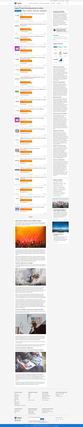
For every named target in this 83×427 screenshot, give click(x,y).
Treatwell (40, 287)
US (56, 419)
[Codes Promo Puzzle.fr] (60, 54)
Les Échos (55, 187)
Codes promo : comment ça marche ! (47, 411)
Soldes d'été (16, 398)
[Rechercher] (67, 3)
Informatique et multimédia (46, 396)
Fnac (61, 185)
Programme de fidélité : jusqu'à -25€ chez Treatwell (31, 187)
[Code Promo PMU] (17, 91)
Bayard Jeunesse (36, 375)
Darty (29, 397)
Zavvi (64, 183)
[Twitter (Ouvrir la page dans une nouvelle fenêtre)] (17, 420)
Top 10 (15, 393)
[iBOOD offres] (17, 209)
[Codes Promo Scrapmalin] (55, 61)
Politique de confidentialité (32, 410)
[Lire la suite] (67, 179)
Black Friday (16, 396)
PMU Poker (62, 193)
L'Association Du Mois (59, 396)
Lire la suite (55, 218)
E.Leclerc (54, 87)
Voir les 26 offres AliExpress (24, 72)
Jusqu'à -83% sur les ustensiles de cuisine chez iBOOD (32, 207)
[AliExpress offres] (17, 69)
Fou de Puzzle (38, 345)
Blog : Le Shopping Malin (54, 0)
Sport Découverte (61, 187)
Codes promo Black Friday (60, 393)
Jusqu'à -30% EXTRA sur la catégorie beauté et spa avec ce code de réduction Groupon (32, 78)
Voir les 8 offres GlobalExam (24, 31)
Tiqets (61, 181)
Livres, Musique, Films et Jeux (30, 383)
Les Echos (43, 379)
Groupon (23, 295)
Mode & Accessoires (45, 393)
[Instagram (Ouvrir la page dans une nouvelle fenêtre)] (20, 420)
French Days (16, 397)
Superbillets (42, 252)
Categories (19, 6)
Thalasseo (34, 289)
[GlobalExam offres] (17, 26)
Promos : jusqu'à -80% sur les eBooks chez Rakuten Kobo (33, 158)
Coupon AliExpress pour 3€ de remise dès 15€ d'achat (32, 68)
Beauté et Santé (44, 397)
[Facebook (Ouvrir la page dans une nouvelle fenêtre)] (15, 420)
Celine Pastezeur (61, 28)
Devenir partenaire (45, 412)
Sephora (29, 393)
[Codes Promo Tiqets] (65, 48)
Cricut (57, 181)
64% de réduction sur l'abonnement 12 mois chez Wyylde (33, 46)
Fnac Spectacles (29, 251)
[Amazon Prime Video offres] (17, 15)
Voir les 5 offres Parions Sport (24, 172)
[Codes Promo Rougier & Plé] (65, 54)
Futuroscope (32, 304)
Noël (15, 400)
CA (56, 421)
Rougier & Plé (42, 336)
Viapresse (27, 374)
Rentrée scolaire (16, 401)
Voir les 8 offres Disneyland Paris (24, 143)
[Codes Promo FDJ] (55, 48)
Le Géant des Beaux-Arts (57, 191)
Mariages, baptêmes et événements (19, 405)
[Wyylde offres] (17, 48)
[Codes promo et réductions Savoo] (18, 3)
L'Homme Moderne (62, 189)
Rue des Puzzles (32, 345)
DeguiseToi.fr (56, 189)
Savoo (15, 6)
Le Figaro (17, 380)
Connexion (67, 0)
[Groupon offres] (17, 38)
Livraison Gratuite (36, 10)
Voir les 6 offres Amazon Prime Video (25, 19)
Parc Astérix (22, 300)
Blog (15, 412)
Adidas (29, 396)
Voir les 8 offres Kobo (23, 163)
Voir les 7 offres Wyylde (23, 52)
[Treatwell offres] (17, 189)
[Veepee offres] (17, 198)
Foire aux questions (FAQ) (46, 410)
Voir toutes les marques (56, 195)
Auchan (58, 87)
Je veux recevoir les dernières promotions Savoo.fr (37, 420)
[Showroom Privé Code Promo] (17, 130)
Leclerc (31, 259)
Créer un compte (61, 0)
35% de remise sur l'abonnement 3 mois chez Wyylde (32, 118)
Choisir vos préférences (31, 413)
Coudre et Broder (56, 185)
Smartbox (42, 296)
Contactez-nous (16, 411)
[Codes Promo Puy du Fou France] (55, 54)
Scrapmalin (21, 338)
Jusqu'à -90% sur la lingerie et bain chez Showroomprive (32, 129)
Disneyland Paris (62, 156)
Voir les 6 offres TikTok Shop (24, 182)
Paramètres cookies (31, 412)
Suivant (30, 216)
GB (58, 419)
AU (62, 419)
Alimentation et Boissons (46, 398)
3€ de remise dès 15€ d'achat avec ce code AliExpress (32, 109)
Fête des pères (16, 404)
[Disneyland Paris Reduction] (17, 139)
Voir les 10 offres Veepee (23, 202)
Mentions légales (30, 411)
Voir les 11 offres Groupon (23, 84)
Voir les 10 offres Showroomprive (24, 133)
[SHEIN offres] (17, 59)
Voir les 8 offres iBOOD (23, 211)
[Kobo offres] (17, 160)
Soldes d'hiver (16, 399)
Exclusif (24, 10)
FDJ (54, 181)
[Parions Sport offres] (17, 169)
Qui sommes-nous (17, 410)
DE (60, 419)
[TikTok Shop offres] (17, 179)
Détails (45, 33)
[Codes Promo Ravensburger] (60, 61)
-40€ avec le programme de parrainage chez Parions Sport (33, 168)
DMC (42, 341)
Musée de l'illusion (56, 193)
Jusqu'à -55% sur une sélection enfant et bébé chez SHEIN (33, 99)
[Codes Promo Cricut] (60, 48)
